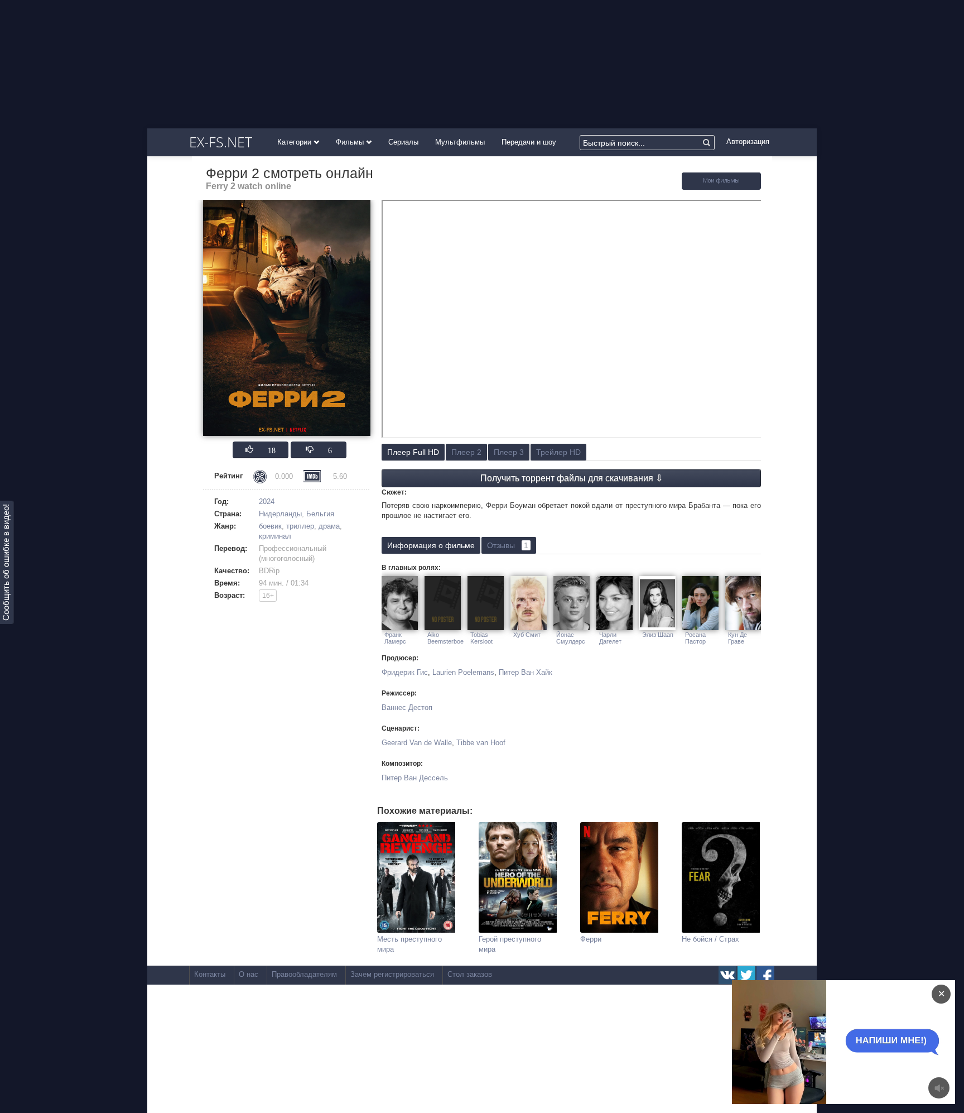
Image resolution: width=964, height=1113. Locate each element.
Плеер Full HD (413, 452)
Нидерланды (280, 514)
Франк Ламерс (395, 638)
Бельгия (320, 514)
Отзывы (507, 545)
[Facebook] (765, 975)
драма (329, 526)
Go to (865, 1042)
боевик (270, 526)
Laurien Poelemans (463, 672)
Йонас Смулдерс (570, 638)
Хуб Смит (527, 634)
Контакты (209, 974)
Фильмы (351, 142)
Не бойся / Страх (710, 939)
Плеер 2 (466, 452)
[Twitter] (746, 975)
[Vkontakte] (727, 975)
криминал (275, 536)
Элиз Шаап (657, 634)
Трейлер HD (558, 452)
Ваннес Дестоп (407, 707)
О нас (248, 974)
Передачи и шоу (529, 142)
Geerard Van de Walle (417, 742)
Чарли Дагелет (610, 638)
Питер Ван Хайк (525, 672)
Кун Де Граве (737, 638)
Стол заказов (469, 974)
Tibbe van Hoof (480, 742)
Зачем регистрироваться (392, 974)
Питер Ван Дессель (415, 778)
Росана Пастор (695, 638)
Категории (295, 142)
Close (822, 1042)
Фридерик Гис (405, 672)
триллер (300, 526)
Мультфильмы (460, 142)
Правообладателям (304, 974)
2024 (266, 501)
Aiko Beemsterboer (445, 638)
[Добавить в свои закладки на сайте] (721, 187)
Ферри (590, 939)
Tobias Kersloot (481, 638)
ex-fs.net (220, 141)
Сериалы (403, 142)
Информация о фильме (431, 545)
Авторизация (747, 141)
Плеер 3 (509, 452)
